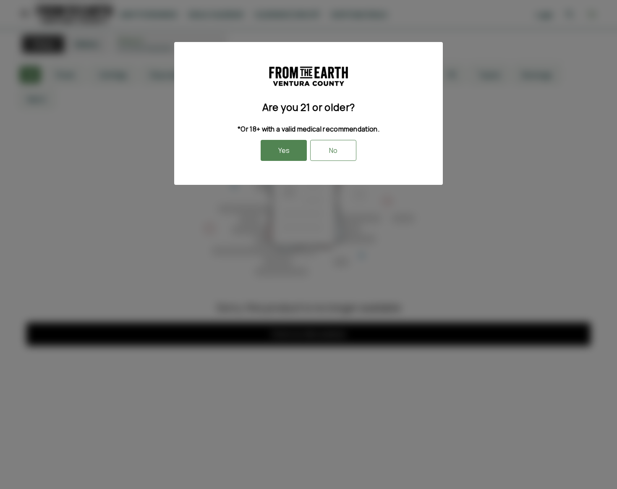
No (333, 150)
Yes (284, 150)
